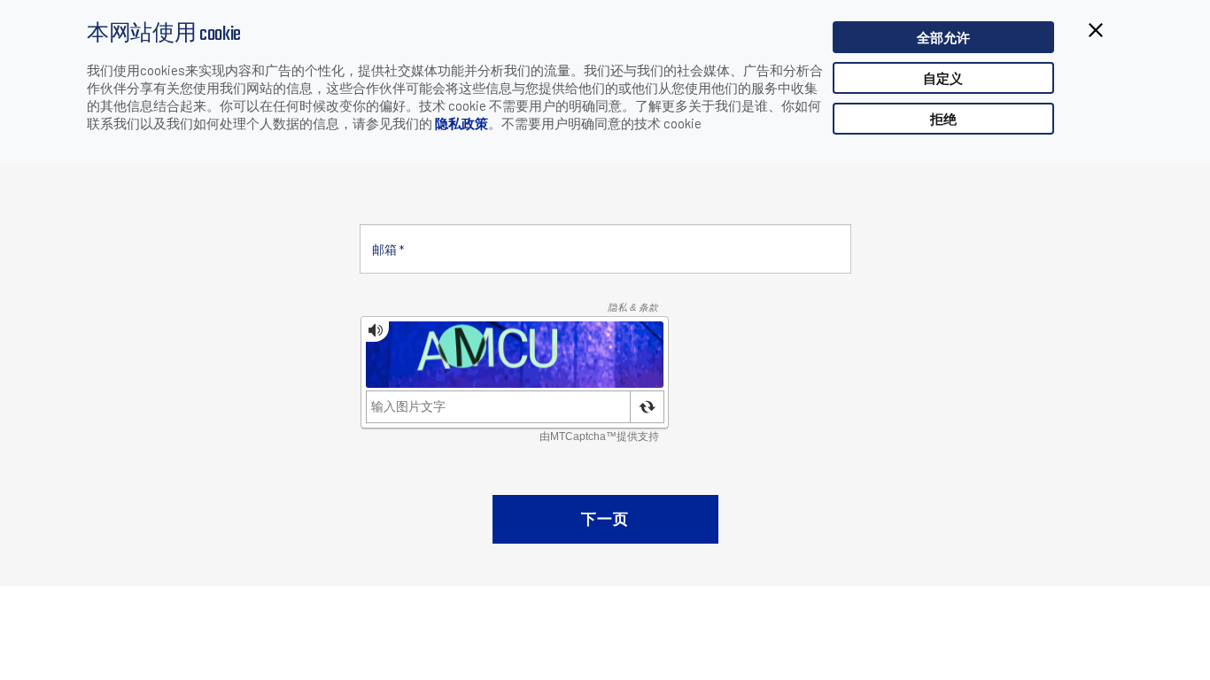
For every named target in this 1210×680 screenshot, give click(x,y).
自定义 (943, 78)
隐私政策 (461, 123)
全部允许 (943, 37)
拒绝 (943, 119)
